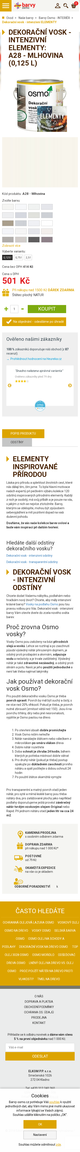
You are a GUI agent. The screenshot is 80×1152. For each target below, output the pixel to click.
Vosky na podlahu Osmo (42, 604)
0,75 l (18, 257)
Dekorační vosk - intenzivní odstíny (29, 555)
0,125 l (7, 257)
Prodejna (39, 1017)
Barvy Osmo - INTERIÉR (54, 18)
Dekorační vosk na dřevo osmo (43, 946)
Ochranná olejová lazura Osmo (28, 922)
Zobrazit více (11, 246)
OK (40, 1124)
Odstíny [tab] (17, 442)
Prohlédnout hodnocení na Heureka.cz (36, 359)
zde (58, 1144)
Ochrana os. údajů (39, 1012)
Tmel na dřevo (48, 979)
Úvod (9, 18)
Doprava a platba (39, 1001)
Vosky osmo (41, 930)
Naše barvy (26, 18)
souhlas (54, 1102)
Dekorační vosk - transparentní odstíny (32, 562)
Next (70, 386)
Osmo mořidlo (43, 955)
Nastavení (40, 1134)
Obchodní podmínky (39, 1007)
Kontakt (39, 1023)
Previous (9, 386)
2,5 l (28, 257)
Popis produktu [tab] (23, 433)
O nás (39, 996)
